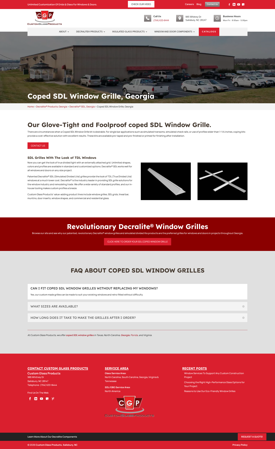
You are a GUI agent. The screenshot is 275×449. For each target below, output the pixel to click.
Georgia (125, 335)
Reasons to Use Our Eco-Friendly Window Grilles (209, 391)
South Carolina (130, 377)
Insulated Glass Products (128, 32)
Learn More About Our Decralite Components (52, 436)
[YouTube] (238, 5)
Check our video (141, 4)
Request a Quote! (252, 436)
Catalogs (209, 32)
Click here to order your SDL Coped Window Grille (137, 241)
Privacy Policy (239, 444)
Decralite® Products (89, 32)
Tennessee (110, 381)
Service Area (116, 368)
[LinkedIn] (234, 5)
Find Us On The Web (38, 392)
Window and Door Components (173, 32)
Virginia (153, 377)
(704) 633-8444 (161, 20)
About (62, 32)
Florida (134, 335)
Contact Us (212, 4)
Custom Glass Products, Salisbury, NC (56, 444)
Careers (189, 4)
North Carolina (113, 377)
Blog (199, 4)
